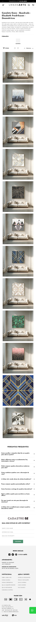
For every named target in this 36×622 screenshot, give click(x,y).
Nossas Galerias (6, 580)
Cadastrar (18, 541)
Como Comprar (22, 585)
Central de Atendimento (24, 577)
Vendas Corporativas (7, 582)
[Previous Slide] (3, 1)
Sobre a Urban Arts (6, 577)
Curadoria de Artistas (7, 590)
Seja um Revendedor (7, 587)
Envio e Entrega (22, 582)
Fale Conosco (21, 587)
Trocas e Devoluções (23, 580)
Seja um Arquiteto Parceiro (8, 585)
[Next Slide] (33, 1)
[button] (5, 48)
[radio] (14, 48)
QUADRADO (18, 43)
